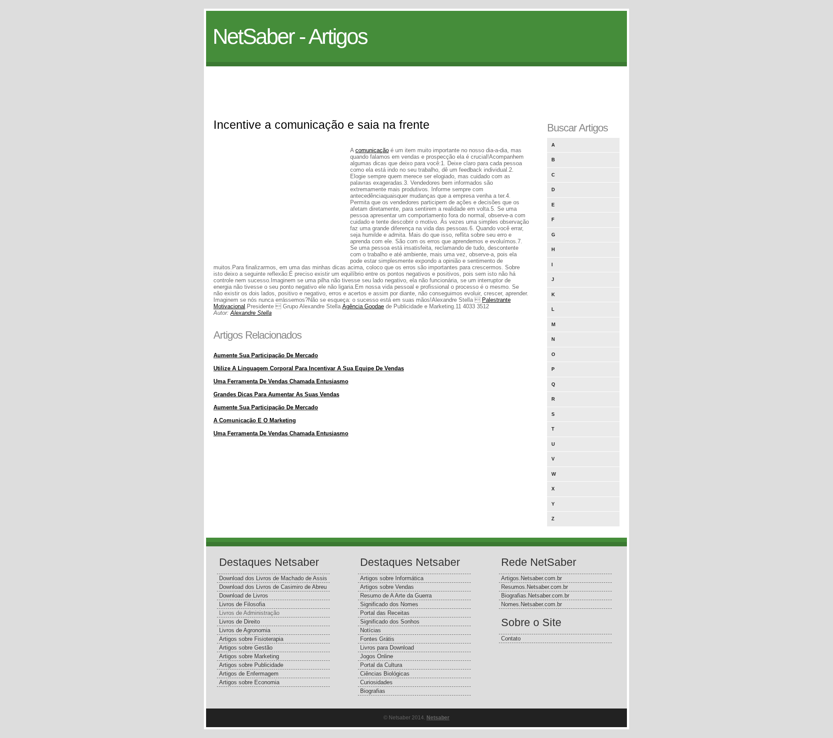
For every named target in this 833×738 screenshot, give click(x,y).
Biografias (372, 691)
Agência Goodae (363, 306)
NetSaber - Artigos (290, 36)
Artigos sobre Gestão (245, 647)
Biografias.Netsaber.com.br (535, 595)
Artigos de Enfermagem (249, 673)
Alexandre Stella (251, 313)
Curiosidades (376, 682)
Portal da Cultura (381, 665)
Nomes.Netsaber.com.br (531, 604)
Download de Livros (243, 595)
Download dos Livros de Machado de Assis (273, 578)
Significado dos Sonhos (390, 621)
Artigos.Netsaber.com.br (531, 578)
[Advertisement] (416, 85)
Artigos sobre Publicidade (251, 665)
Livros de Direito (239, 621)
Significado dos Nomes (389, 604)
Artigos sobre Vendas (387, 587)
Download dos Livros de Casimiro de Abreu (273, 587)
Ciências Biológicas (385, 673)
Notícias (370, 630)
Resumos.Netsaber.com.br (534, 587)
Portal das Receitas (385, 613)
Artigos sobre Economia (249, 682)
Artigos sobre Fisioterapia (251, 639)
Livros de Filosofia (242, 604)
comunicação (372, 150)
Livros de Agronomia (244, 630)
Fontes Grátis (377, 639)
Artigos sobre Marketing (249, 656)
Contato (511, 638)
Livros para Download (387, 647)
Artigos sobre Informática (391, 578)
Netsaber (437, 718)
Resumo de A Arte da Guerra (396, 595)
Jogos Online (376, 656)
